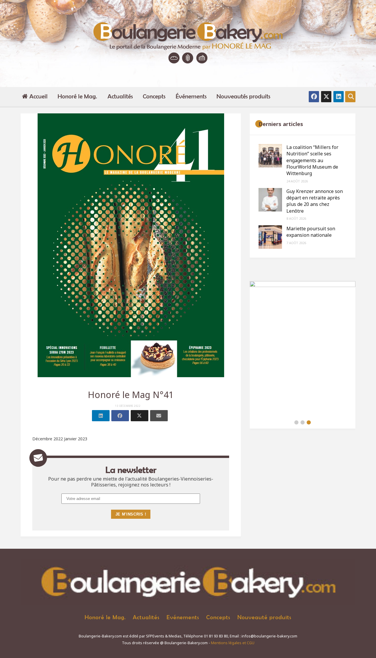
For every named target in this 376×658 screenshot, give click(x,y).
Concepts (154, 96)
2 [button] (303, 422)
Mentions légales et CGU (232, 642)
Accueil (38, 96)
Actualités (120, 96)
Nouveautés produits (243, 96)
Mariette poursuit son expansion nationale (310, 231)
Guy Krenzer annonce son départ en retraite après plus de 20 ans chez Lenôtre (314, 201)
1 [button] (296, 422)
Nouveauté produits (264, 617)
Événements (191, 96)
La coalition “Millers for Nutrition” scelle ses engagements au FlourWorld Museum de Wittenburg (312, 160)
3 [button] (309, 422)
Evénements (183, 617)
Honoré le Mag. (77, 96)
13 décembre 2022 (127, 406)
